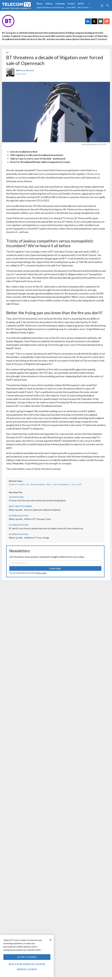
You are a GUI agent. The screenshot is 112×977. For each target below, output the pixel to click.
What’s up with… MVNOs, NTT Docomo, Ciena (30, 519)
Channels (60, 3)
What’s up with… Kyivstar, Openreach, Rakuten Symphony (35, 510)
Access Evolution (18, 515)
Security (58, 13)
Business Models (37, 484)
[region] (27, 956)
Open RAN (71, 7)
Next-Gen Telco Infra (20, 506)
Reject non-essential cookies (27, 964)
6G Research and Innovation (16, 13)
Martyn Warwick (26, 70)
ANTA (81, 3)
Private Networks (42, 13)
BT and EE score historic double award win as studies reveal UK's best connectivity (46, 528)
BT (7, 52)
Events (71, 3)
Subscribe (55, 568)
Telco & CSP (76, 484)
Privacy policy (41, 573)
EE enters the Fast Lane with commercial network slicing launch (37, 500)
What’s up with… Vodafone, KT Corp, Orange (29, 537)
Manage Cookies (27, 969)
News (39, 3)
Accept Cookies (26, 957)
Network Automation (92, 8)
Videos (49, 3)
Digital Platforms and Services (50, 7)
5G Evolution (16, 497)
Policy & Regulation (61, 484)
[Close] (50, 940)
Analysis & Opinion (17, 484)
